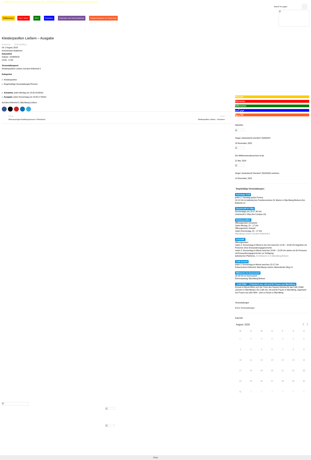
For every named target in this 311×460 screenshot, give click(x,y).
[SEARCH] (304, 6)
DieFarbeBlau (20, 44)
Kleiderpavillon (10, 33)
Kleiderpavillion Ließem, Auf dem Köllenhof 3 (21, 69)
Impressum (214, 413)
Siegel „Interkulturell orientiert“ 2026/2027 (253, 138)
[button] (236, 81)
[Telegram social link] (28, 109)
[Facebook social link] (295, 2)
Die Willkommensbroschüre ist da (249, 156)
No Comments (129, 421)
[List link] (52, 414)
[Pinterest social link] (306, 2)
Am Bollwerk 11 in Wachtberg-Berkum (272, 256)
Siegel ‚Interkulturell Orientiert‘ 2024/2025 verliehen (257, 173)
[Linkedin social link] (22, 109)
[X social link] (298, 2)
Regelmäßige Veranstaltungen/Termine (34, 33)
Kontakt (212, 422)
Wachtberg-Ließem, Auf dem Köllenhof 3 (252, 234)
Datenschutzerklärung (218, 418)
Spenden (213, 408)
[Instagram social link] (300, 2)
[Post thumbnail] (239, 133)
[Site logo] (294, 18)
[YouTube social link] (303, 2)
